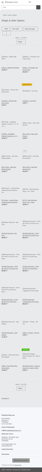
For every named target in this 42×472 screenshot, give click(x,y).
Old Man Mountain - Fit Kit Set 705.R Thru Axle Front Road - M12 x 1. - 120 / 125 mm (31, 234)
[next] (38, 41)
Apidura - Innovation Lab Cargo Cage (31, 69)
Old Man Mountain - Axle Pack (10, 234)
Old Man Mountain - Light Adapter (10, 334)
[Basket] (38, 2)
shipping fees (18, 465)
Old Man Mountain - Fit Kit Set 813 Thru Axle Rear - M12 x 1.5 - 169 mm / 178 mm (10, 301)
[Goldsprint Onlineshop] (11, 2)
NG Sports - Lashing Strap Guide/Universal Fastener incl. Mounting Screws (10, 201)
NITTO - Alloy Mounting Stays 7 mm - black (30, 201)
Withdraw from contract (21, 460)
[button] (35, 2)
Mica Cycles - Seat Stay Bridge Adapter (9, 168)
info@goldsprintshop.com (13, 430)
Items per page (30, 29)
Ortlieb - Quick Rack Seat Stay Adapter (10, 367)
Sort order (15, 29)
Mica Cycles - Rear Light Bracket (30, 135)
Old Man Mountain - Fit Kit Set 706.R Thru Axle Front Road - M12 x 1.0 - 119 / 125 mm (10, 268)
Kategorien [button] (5, 398)
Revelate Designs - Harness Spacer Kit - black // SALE (31, 367)
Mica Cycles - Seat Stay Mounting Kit (30, 168)
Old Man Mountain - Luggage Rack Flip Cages (30, 301)
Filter (6, 29)
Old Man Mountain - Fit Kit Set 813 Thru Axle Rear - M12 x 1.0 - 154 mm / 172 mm (31, 268)
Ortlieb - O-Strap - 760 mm (31, 333)
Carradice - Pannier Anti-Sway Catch (10, 102)
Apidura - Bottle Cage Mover (9, 69)
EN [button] (30, 2)
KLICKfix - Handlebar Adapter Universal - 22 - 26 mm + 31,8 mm (10, 135)
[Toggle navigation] (3, 1)
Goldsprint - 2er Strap (30, 101)
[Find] (38, 7)
